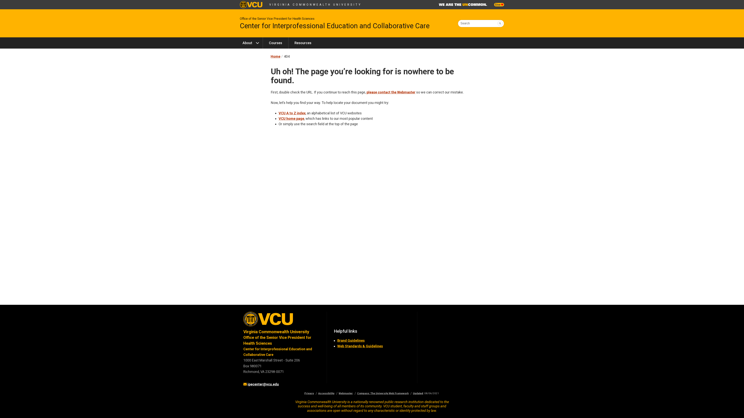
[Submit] (500, 23)
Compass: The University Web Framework (383, 393)
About (247, 43)
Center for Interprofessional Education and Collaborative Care (335, 26)
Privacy (309, 393)
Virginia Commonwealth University (315, 4)
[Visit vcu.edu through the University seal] (281, 320)
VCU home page (291, 118)
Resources (302, 43)
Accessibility (326, 393)
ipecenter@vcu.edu (263, 384)
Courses (275, 43)
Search (465, 23)
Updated (418, 393)
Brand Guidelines (351, 340)
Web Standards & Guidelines (360, 346)
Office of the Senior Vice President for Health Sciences (277, 19)
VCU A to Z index (292, 113)
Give (498, 4)
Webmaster (346, 393)
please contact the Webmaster (391, 92)
